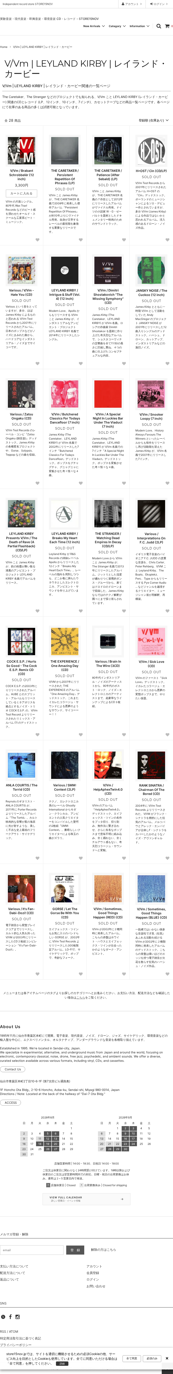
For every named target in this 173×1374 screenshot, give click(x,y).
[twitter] (3, 1318)
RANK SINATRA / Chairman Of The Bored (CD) (151, 789)
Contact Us (13, 1069)
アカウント (132, 4)
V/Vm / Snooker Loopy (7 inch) (151, 416)
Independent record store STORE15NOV (28, 4)
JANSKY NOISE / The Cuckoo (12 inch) (151, 292)
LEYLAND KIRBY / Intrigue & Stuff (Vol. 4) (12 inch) (64, 294)
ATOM (13, 1331)
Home (3, 47)
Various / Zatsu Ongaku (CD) (21, 416)
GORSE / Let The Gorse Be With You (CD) (64, 913)
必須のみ (152, 1358)
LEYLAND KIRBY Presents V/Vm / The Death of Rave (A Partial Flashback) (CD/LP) (21, 542)
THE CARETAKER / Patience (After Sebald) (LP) (108, 175)
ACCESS (11, 1102)
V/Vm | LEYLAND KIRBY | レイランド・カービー (42, 47)
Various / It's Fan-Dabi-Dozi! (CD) (21, 911)
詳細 (62, 1363)
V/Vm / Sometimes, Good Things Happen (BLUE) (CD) (151, 913)
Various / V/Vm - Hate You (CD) (21, 292)
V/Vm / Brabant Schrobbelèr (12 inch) (21, 175)
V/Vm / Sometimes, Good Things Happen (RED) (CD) (108, 913)
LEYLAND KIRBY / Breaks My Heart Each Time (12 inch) (65, 538)
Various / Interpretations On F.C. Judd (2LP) (151, 538)
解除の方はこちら (103, 1249)
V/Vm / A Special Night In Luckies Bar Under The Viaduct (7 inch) (108, 420)
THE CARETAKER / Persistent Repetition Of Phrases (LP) (65, 177)
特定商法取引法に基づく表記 (20, 1338)
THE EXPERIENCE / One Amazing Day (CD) (64, 665)
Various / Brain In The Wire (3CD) (108, 663)
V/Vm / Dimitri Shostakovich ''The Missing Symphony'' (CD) (108, 296)
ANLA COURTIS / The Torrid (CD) (21, 787)
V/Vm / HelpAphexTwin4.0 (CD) (108, 789)
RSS (3, 1331)
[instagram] (17, 1318)
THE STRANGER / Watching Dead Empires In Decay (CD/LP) (108, 540)
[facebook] (10, 1318)
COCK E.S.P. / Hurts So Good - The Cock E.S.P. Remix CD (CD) (21, 667)
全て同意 (131, 1358)
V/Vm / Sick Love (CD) (151, 664)
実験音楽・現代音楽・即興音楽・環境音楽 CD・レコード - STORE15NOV (49, 19)
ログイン (159, 4)
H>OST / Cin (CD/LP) (151, 171)
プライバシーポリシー (16, 1345)
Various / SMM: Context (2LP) (64, 787)
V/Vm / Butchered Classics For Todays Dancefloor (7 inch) (65, 418)
